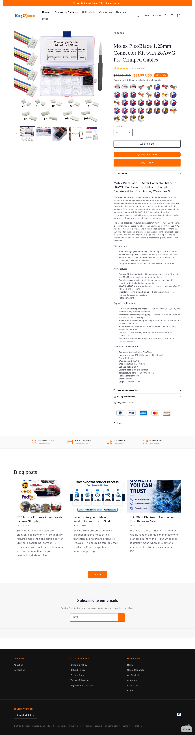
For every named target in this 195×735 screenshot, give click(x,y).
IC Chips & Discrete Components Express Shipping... (39, 519)
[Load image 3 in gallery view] (59, 134)
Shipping (133, 80)
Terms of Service (79, 680)
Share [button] (120, 423)
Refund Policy (77, 670)
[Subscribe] (121, 617)
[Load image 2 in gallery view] (43, 134)
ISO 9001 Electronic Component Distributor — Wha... (152, 519)
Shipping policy (112, 726)
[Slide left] (17, 134)
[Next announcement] (188, 3)
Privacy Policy (78, 675)
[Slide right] (103, 134)
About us (18, 665)
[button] (46, 12)
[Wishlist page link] (138, 15)
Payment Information (81, 685)
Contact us (19, 670)
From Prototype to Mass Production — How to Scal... (93, 519)
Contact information (132, 726)
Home (130, 665)
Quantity (118, 126)
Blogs (130, 690)
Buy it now (147, 162)
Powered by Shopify (40, 726)
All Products (133, 675)
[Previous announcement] (7, 3)
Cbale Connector (136, 670)
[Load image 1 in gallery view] (27, 134)
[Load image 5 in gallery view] (92, 134)
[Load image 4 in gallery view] (76, 134)
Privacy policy (76, 726)
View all (97, 574)
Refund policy (59, 726)
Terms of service (94, 726)
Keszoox (26, 726)
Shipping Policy (78, 665)
